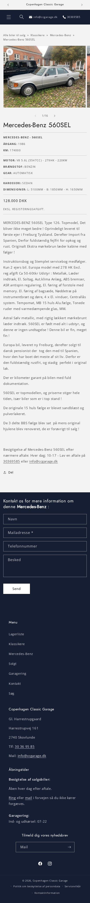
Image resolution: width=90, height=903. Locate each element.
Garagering (17, 673)
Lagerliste (16, 634)
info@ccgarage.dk (43, 461)
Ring (12, 798)
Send (16, 588)
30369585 (11, 461)
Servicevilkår (73, 886)
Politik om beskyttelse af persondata (36, 886)
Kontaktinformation (47, 892)
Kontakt (15, 683)
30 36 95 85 (25, 746)
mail (28, 798)
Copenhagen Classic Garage (50, 880)
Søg (11, 693)
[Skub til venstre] (35, 116)
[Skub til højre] (54, 116)
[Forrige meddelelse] (8, 5)
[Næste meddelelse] (82, 5)
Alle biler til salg (14, 35)
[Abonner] (69, 847)
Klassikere (38, 35)
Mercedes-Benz (61, 35)
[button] (9, 17)
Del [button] (11, 472)
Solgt (13, 664)
